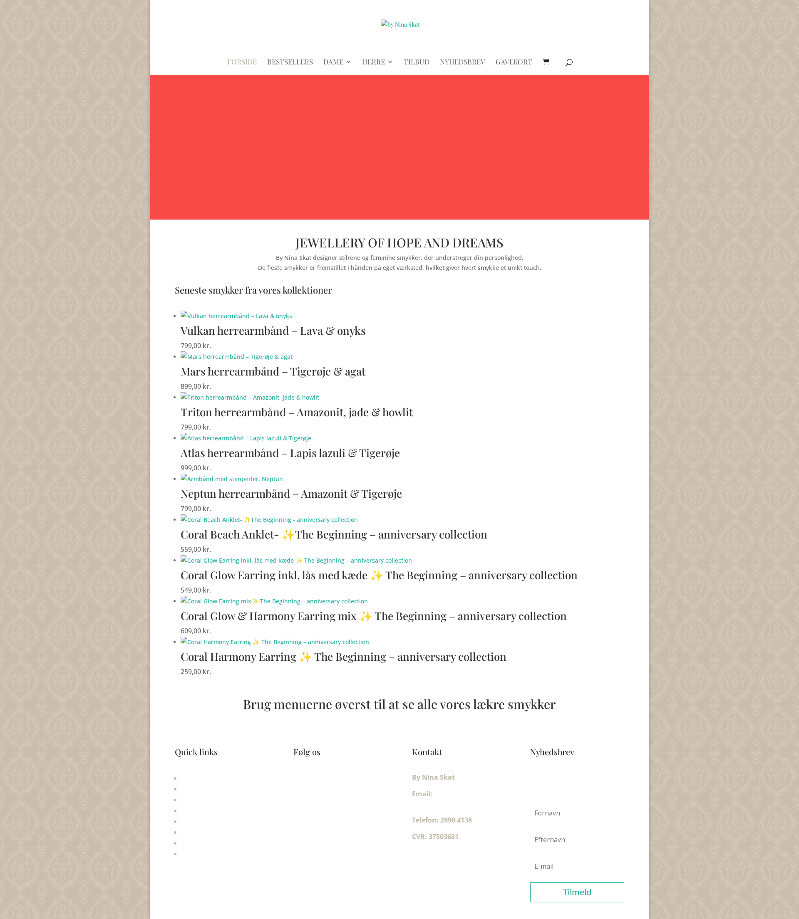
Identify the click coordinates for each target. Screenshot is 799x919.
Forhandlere (201, 853)
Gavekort (196, 778)
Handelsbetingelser (213, 821)
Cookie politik (204, 842)
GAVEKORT (514, 62)
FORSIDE (242, 62)
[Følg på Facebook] (300, 779)
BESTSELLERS (290, 62)
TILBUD (416, 62)
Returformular (205, 788)
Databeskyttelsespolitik (221, 832)
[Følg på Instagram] (316, 779)
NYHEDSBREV (462, 62)
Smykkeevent (203, 799)
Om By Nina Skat (209, 810)
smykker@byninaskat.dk (453, 803)
